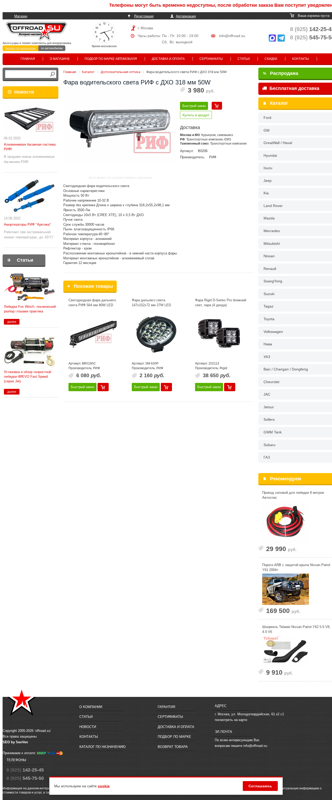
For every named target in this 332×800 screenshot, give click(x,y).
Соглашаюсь (260, 786)
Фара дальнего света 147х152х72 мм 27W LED (151, 302)
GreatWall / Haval (278, 143)
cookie (104, 786)
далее (11, 322)
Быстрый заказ (194, 106)
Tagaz (268, 306)
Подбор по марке (174, 737)
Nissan (269, 256)
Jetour (269, 407)
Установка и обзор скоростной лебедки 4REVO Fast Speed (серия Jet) (27, 376)
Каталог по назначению (20, 48)
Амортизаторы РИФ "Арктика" (27, 224)
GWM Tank (273, 432)
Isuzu (268, 168)
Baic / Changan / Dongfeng (286, 369)
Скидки (271, 59)
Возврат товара (173, 747)
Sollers (269, 419)
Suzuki (269, 294)
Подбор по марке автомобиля (111, 59)
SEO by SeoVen (15, 742)
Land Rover (273, 206)
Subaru (269, 445)
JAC (267, 394)
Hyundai (270, 155)
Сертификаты (211, 59)
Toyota (269, 319)
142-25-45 (25, 770)
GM (266, 130)
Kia (266, 193)
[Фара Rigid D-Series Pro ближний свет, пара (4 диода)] (219, 334)
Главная (27, 59)
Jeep (268, 180)
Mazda (269, 218)
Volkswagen (273, 332)
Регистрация (144, 16)
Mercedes (272, 231)
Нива (268, 344)
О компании (90, 707)
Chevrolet (271, 382)
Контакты (300, 59)
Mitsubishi (272, 243)
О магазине (60, 59)
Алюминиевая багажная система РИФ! (30, 146)
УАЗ (267, 357)
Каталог (279, 103)
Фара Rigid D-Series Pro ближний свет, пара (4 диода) (220, 302)
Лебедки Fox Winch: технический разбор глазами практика (30, 309)
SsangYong (273, 281)
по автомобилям (52, 48)
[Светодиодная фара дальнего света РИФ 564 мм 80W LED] (93, 334)
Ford (267, 118)
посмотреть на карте (231, 720)
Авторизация (186, 16)
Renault (270, 269)
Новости (24, 92)
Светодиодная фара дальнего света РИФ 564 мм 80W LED (92, 302)
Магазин (20, 16)
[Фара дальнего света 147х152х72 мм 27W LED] (156, 334)
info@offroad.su (232, 36)
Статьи (244, 59)
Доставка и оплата (168, 59)
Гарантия (166, 707)
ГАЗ (267, 457)
